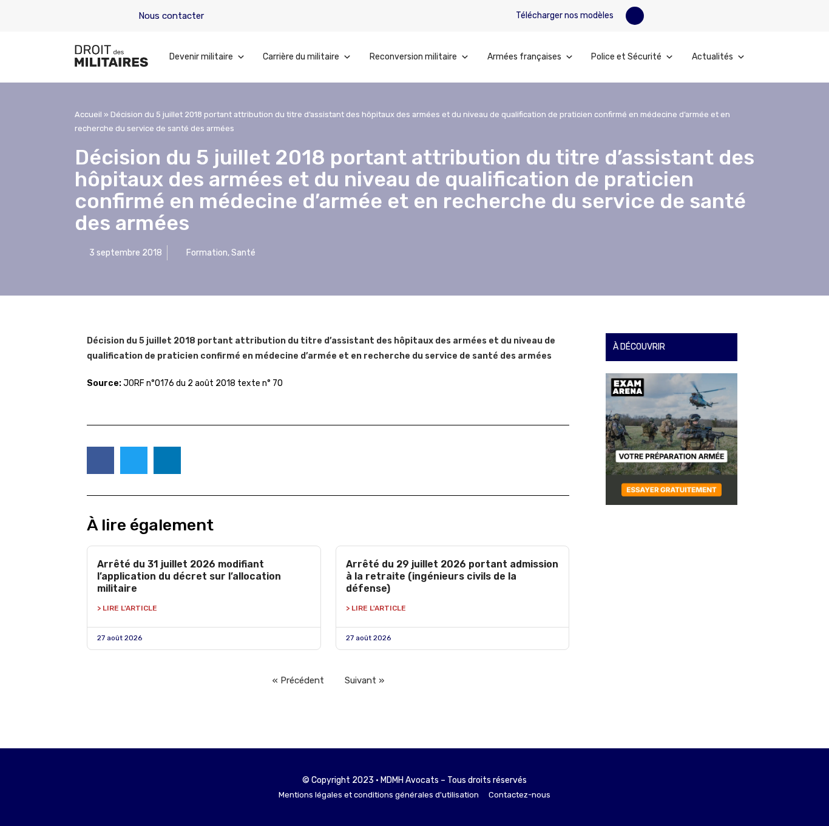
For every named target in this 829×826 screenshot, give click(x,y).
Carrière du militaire (301, 57)
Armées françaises (524, 57)
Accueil (88, 114)
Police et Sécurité (626, 57)
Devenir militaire (201, 57)
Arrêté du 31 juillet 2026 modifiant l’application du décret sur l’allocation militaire (189, 576)
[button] (635, 16)
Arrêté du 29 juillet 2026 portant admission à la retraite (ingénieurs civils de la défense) (452, 576)
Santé (243, 253)
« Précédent (298, 680)
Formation (207, 253)
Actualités (712, 57)
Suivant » (364, 680)
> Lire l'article (127, 608)
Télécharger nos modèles (564, 15)
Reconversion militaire (413, 57)
